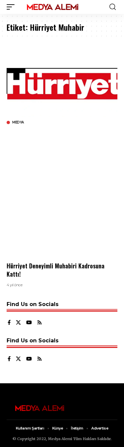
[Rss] (39, 322)
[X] (18, 322)
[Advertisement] (62, 193)
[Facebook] (9, 322)
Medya (18, 122)
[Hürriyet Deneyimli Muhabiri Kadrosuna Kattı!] (62, 84)
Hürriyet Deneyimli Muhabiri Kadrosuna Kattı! (55, 269)
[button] (12, 7)
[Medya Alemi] (52, 7)
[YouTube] (29, 322)
